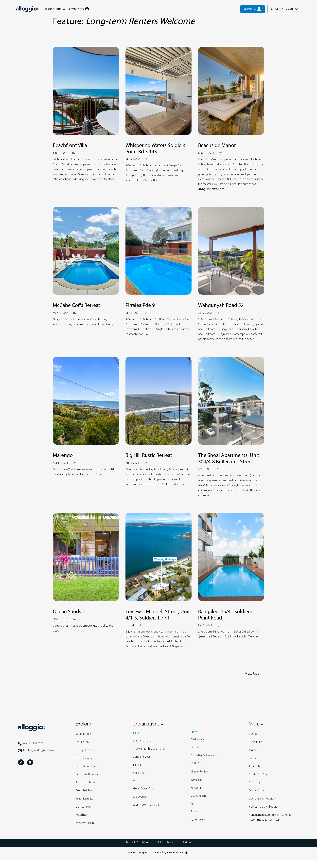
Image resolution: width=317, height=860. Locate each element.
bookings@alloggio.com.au (39, 750)
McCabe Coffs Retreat (76, 305)
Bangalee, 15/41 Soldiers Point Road (225, 615)
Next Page (254, 673)
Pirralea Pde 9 (140, 305)
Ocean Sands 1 (69, 612)
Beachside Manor (217, 145)
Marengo (63, 455)
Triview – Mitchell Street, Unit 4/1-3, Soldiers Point (157, 615)
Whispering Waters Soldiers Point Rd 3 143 (155, 149)
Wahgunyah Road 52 (221, 305)
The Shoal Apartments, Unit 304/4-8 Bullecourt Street (228, 459)
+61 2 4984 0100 (33, 743)
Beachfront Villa (70, 145)
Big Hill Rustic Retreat (148, 455)
